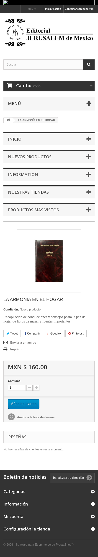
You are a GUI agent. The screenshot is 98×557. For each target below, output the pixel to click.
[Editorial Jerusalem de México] (49, 32)
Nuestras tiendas (28, 192)
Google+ (55, 333)
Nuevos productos (30, 156)
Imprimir (16, 349)
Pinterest (77, 333)
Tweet (13, 333)
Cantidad (14, 381)
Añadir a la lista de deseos (35, 417)
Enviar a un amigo (23, 342)
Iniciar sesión (53, 8)
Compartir (33, 333)
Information (23, 174)
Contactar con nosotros (79, 8)
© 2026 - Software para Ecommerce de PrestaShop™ (38, 544)
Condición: (11, 309)
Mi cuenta (13, 516)
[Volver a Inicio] (8, 120)
